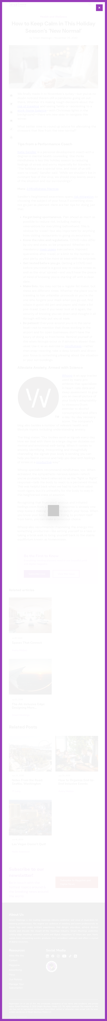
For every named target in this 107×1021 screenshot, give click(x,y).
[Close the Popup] (99, 7)
